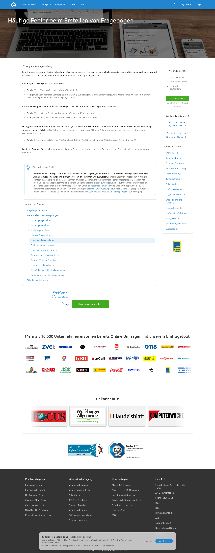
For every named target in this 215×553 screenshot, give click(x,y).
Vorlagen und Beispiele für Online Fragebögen (106, 191)
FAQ (114, 515)
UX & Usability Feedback (36, 510)
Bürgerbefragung (173, 179)
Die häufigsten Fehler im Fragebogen (48, 270)
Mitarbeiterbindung (78, 510)
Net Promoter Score (34, 495)
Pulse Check (74, 495)
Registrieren (186, 4)
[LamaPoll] (14, 4)
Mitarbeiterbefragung (175, 168)
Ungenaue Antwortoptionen (44, 250)
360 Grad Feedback (78, 500)
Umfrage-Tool (171, 152)
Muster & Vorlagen (121, 485)
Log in (199, 4)
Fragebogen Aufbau (39, 225)
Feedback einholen (174, 208)
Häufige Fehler (172, 218)
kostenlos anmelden (100, 185)
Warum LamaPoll (28, 4)
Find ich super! (164, 541)
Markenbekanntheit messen (38, 515)
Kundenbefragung (174, 158)
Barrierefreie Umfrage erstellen (126, 500)
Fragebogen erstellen (37, 210)
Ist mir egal (147, 541)
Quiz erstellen (171, 229)
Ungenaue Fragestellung (42, 240)
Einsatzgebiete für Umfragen (125, 490)
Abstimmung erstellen (175, 223)
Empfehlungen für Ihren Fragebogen (47, 275)
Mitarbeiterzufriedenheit (80, 490)
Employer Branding (78, 505)
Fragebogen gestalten (40, 220)
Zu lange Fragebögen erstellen (45, 255)
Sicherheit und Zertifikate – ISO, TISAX (170, 486)
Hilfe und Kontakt (163, 512)
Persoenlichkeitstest (78, 520)
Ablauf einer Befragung (37, 280)
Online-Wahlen (172, 184)
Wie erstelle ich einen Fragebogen (42, 215)
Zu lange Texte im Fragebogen (45, 260)
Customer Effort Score (35, 500)
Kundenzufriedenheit (175, 163)
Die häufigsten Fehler (40, 230)
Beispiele (59, 4)
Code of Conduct (163, 523)
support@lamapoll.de (179, 137)
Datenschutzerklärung (165, 528)
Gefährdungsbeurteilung (80, 515)
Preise (72, 4)
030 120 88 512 (179, 125)
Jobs (157, 508)
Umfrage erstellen (90, 304)
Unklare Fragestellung (41, 235)
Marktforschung (173, 173)
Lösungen (44, 4)
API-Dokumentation (164, 492)
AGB (157, 518)
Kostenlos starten (177, 98)
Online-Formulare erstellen (173, 201)
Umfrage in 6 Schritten (176, 213)
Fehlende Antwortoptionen (43, 245)
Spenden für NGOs (164, 497)
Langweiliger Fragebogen (42, 265)
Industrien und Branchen (123, 495)
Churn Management (34, 505)
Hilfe (82, 4)
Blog (157, 503)
